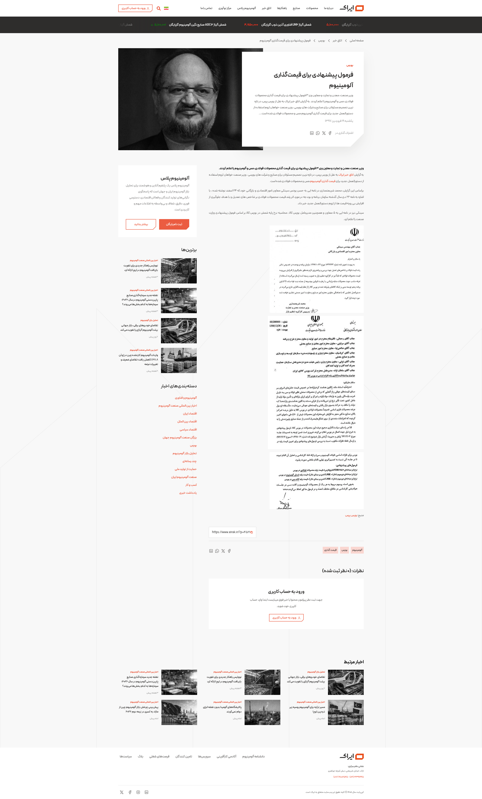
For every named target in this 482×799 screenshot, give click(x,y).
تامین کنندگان (183, 756)
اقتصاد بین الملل (187, 421)
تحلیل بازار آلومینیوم (149, 320)
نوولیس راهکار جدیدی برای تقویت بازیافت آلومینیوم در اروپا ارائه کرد (141, 268)
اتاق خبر (266, 8)
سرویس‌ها (204, 756)
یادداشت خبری (188, 493)
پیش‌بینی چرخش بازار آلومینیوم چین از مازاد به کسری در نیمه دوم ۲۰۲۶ (138, 709)
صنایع (296, 8)
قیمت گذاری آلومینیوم (322, 181)
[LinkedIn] (146, 792)
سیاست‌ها (126, 756)
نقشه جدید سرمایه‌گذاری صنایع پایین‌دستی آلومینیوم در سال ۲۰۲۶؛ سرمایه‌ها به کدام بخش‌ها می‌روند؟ (140, 299)
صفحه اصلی (357, 40)
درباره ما (328, 8)
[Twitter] (121, 792)
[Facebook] (130, 792)
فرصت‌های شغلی (159, 756)
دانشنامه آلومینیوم (253, 756)
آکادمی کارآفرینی (226, 756)
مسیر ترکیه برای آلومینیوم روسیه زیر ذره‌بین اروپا (307, 709)
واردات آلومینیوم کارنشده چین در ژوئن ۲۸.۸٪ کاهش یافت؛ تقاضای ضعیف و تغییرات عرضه (138, 359)
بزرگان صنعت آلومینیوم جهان (180, 437)
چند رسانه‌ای (189, 461)
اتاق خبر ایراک (346, 175)
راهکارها (282, 8)
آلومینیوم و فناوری (186, 398)
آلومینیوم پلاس (246, 8)
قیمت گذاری (330, 550)
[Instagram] (138, 792)
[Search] (158, 8)
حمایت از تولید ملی (186, 469)
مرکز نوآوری (224, 8)
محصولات (312, 8)
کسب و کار (191, 485)
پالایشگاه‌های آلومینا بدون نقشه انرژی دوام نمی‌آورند (222, 709)
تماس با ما (206, 8)
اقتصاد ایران (190, 413)
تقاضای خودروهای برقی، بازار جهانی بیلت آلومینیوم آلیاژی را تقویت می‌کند (139, 328)
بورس (321, 40)
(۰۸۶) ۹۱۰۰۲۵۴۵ (340, 777)
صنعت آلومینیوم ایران (184, 477)
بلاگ (140, 756)
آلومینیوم (357, 550)
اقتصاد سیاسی (188, 429)
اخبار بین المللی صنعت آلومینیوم (144, 260)
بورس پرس (351, 515)
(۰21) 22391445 (357, 777)
